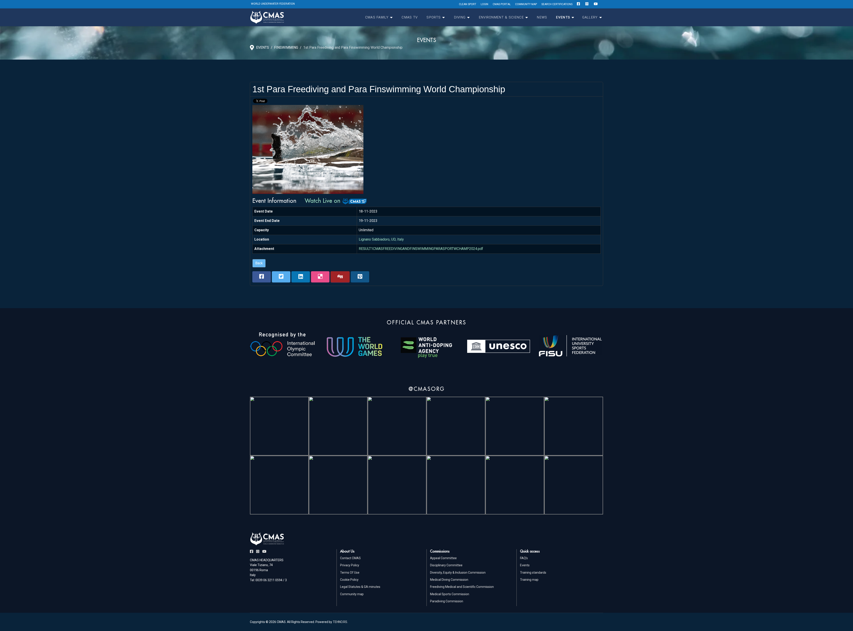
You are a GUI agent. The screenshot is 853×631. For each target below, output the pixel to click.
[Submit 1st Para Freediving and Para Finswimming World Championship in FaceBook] (261, 276)
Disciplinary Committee (446, 565)
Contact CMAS (350, 558)
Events (525, 565)
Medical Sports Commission (449, 594)
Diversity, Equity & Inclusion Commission (458, 572)
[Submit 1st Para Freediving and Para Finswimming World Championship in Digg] (340, 276)
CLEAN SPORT (467, 4)
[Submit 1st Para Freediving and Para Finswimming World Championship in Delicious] (320, 276)
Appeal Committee (443, 558)
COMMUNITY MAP (526, 4)
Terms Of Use (349, 572)
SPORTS (433, 17)
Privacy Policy (349, 565)
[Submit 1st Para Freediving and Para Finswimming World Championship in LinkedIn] (300, 276)
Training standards (533, 572)
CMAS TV (410, 17)
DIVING (460, 17)
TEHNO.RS (340, 622)
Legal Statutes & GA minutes (360, 587)
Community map (352, 594)
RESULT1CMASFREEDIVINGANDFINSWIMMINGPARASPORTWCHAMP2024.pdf (421, 249)
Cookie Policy (349, 579)
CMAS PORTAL (502, 4)
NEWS (542, 17)
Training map (529, 579)
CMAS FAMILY (377, 17)
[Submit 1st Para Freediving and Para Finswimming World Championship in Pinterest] (360, 276)
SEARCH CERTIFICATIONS (556, 4)
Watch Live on (323, 200)
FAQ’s (524, 558)
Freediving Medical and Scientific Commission (462, 587)
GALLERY (590, 17)
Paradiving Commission (446, 601)
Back (259, 263)
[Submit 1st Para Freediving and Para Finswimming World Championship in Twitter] (281, 276)
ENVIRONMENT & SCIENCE (501, 17)
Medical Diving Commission (449, 579)
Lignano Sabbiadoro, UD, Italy (381, 239)
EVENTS (563, 17)
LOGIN (484, 4)
